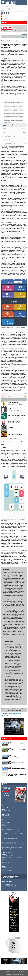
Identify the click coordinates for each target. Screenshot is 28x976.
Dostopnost (15, 974)
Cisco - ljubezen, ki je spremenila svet (9, 842)
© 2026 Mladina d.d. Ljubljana (11, 971)
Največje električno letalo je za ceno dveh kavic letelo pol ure (16, 757)
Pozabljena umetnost (6, 825)
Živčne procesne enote (6, 817)
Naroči (2, 709)
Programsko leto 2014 (9, 884)
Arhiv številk (6, 795)
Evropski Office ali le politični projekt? (9, 855)
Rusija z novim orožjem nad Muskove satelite (16, 744)
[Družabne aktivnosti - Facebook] (2, 13)
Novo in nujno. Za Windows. (10, 885)
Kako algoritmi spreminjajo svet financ (9, 829)
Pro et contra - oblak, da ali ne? (8, 812)
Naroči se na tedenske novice (10, 19)
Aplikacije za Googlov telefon (7, 867)
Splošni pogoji (8, 974)
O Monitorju (3, 6)
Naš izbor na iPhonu (6, 872)
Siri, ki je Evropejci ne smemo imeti (9, 807)
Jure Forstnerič (16, 36)
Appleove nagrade (5, 868)
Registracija (4, 9)
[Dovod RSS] (8, 13)
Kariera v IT (4, 837)
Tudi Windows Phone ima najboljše (12, 888)
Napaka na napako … (6, 820)
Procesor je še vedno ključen (7, 852)
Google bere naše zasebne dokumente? (16, 768)
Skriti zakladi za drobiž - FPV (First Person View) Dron (12, 857)
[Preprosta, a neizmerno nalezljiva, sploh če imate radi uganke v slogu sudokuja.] (14, 494)
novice (9, 742)
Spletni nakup (6, 17)
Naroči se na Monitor (8, 15)
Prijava (10, 9)
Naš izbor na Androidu (6, 870)
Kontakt (18, 6)
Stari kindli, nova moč (6, 862)
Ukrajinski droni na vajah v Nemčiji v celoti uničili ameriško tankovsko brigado (16, 751)
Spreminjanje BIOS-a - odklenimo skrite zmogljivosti (12, 860)
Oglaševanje (13, 6)
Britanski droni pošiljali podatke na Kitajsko (16, 763)
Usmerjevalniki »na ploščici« (7, 863)
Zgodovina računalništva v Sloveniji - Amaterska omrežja (13, 843)
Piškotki (8, 6)
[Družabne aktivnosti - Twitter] (4, 13)
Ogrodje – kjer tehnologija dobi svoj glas (10, 838)
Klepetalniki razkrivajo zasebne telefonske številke (12, 847)
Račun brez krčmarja (6, 822)
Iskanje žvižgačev (5, 815)
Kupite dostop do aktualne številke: (11, 876)
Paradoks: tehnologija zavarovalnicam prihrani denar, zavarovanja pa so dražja (12, 831)
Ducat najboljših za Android (10, 886)
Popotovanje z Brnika (6, 810)
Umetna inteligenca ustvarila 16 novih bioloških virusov (17, 775)
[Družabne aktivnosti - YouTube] (6, 13)
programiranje (23, 37)
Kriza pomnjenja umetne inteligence (9, 848)
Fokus (24, 34)
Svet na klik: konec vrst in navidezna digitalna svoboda (13, 833)
